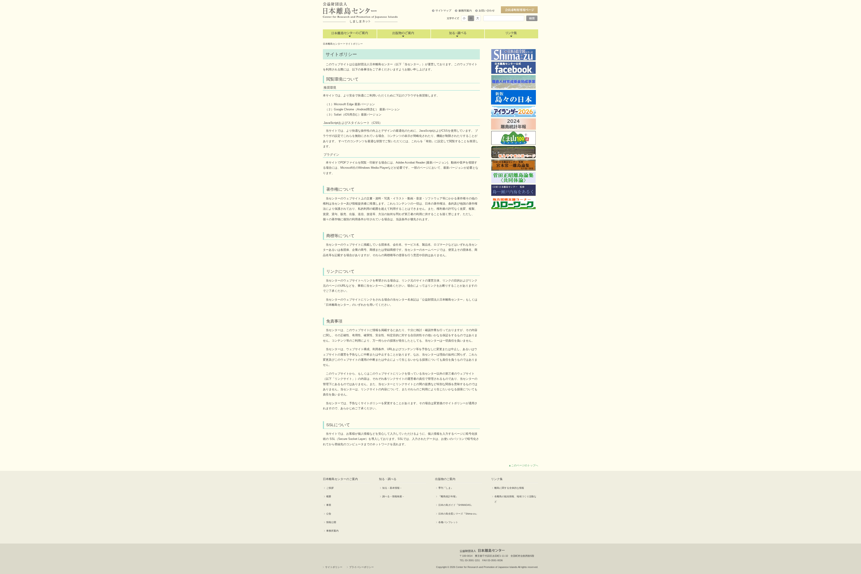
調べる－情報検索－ (393, 496)
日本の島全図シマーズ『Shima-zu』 (458, 513)
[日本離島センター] (360, 12)
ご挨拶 (330, 488)
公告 (328, 513)
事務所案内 (332, 530)
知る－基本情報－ (392, 488)
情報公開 (331, 522)
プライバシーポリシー (361, 567)
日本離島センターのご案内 (350, 33)
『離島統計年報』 (448, 496)
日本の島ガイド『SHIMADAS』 (455, 505)
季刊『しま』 (445, 488)
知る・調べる (457, 33)
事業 (328, 505)
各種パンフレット (448, 522)
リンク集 (511, 33)
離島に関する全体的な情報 (509, 488)
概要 (328, 496)
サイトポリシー (333, 567)
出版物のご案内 (403, 33)
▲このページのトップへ (523, 465)
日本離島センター (333, 43)
